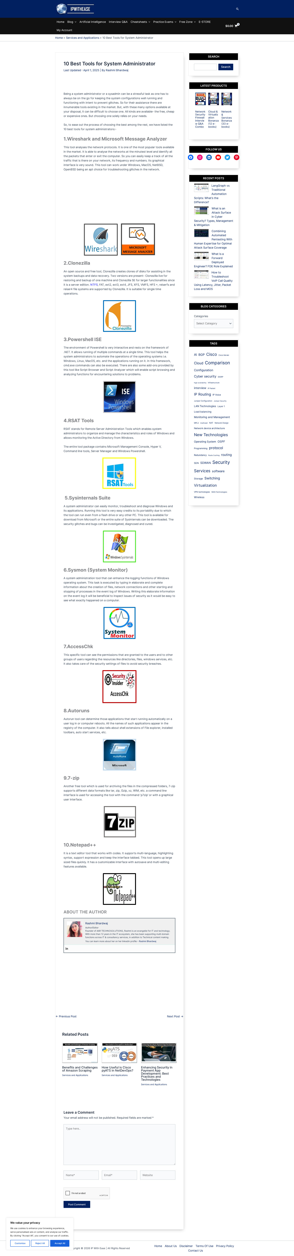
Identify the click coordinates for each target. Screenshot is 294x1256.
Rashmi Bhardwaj (147, 941)
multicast (204, 423)
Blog (70, 21)
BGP (201, 355)
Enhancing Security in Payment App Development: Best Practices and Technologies (156, 1073)
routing (226, 455)
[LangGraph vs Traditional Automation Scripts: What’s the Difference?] (201, 188)
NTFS (94, 284)
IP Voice (217, 394)
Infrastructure (213, 383)
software (218, 471)
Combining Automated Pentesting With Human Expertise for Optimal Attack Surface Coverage (213, 239)
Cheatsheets (139, 21)
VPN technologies (202, 492)
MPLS (196, 423)
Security (221, 462)
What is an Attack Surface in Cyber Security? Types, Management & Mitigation (213, 217)
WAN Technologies (219, 492)
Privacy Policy (225, 1246)
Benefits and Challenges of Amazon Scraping (80, 1069)
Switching (212, 478)
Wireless (199, 497)
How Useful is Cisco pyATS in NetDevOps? (117, 1069)
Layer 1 (221, 406)
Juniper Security (220, 401)
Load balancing (202, 411)
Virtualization (205, 485)
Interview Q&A (118, 21)
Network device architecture (209, 428)
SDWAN (205, 463)
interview (200, 388)
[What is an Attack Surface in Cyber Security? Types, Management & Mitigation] (201, 210)
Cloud (198, 363)
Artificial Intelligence (92, 21)
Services (202, 470)
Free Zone (185, 21)
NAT (211, 423)
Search (225, 66)
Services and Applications (75, 1075)
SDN (196, 463)
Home (60, 21)
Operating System (205, 441)
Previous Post (66, 1016)
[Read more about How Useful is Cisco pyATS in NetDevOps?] (119, 1052)
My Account (64, 30)
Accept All (60, 1243)
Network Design (221, 423)
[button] (237, 9)
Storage (198, 478)
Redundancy (200, 455)
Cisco (211, 354)
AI (195, 355)
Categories (201, 316)
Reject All (40, 1243)
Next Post (175, 1016)
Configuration (203, 370)
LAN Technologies (205, 406)
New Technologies (211, 434)
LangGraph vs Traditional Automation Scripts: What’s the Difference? (212, 194)
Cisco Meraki (224, 355)
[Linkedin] (66, 948)
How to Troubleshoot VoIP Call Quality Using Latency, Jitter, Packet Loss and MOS (213, 281)
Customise (20, 1243)
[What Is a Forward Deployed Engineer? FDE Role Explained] (201, 256)
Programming (200, 448)
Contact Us (195, 1250)
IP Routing (202, 394)
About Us (171, 1246)
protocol (216, 448)
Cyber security (205, 376)
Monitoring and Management (212, 417)
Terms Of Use (204, 1246)
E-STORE (205, 21)
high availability (200, 383)
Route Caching (214, 455)
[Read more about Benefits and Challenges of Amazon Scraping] (80, 1052)
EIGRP (220, 377)
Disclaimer (186, 1246)
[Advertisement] (119, 85)
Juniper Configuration (203, 401)
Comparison (217, 362)
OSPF (221, 441)
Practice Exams (163, 21)
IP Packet (211, 388)
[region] (40, 1234)
